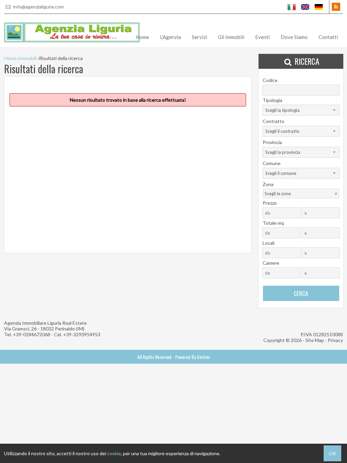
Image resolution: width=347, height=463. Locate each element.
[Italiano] (292, 7)
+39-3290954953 (81, 334)
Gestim (203, 356)
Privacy (335, 340)
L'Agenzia (170, 37)
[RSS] (336, 7)
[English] (305, 7)
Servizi (199, 37)
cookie (114, 453)
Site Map (314, 340)
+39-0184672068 (31, 334)
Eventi (262, 37)
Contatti (328, 37)
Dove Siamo (294, 37)
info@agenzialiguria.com (38, 6)
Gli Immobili (231, 37)
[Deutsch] (319, 7)
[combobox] (301, 110)
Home (142, 37)
